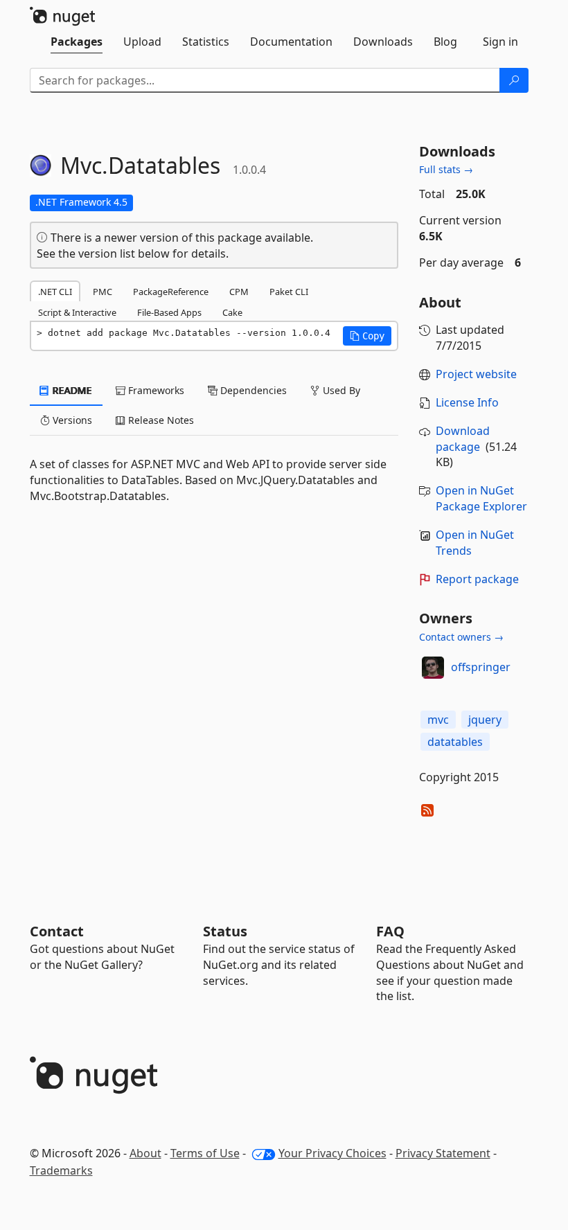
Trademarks (61, 1170)
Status (225, 931)
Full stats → (446, 169)
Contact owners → (461, 636)
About (145, 1153)
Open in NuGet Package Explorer (481, 498)
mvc (438, 719)
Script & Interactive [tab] (77, 312)
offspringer (481, 667)
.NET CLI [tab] (55, 291)
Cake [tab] (232, 312)
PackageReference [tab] (170, 291)
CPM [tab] (239, 291)
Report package (477, 579)
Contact (57, 931)
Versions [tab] (71, 420)
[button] (367, 336)
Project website (476, 374)
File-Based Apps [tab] (169, 312)
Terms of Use (205, 1153)
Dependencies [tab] (252, 390)
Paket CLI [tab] (288, 291)
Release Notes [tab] (159, 420)
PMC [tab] (102, 291)
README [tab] (71, 390)
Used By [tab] (340, 390)
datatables (455, 741)
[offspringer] (432, 667)
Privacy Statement (443, 1153)
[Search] (514, 80)
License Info (467, 402)
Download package (463, 438)
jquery (485, 719)
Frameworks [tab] (154, 390)
